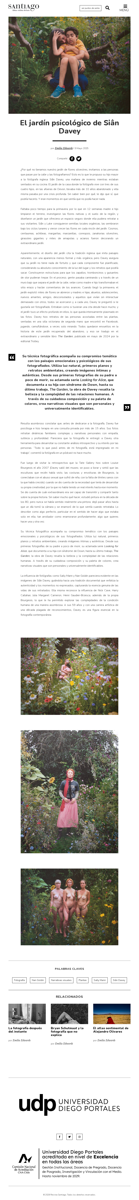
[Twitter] (69, 1137)
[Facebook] (59, 1137)
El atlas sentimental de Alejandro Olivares (110, 1030)
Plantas (83, 980)
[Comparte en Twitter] (78, 158)
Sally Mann (100, 980)
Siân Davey (119, 980)
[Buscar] (107, 8)
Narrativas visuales (61, 980)
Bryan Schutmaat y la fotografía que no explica (67, 1031)
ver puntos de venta (91, 8)
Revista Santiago (23, 7)
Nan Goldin (38, 980)
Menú (124, 10)
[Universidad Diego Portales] (69, 1104)
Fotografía (19, 980)
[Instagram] (79, 1137)
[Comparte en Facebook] (72, 158)
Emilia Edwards (64, 148)
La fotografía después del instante (25, 1030)
